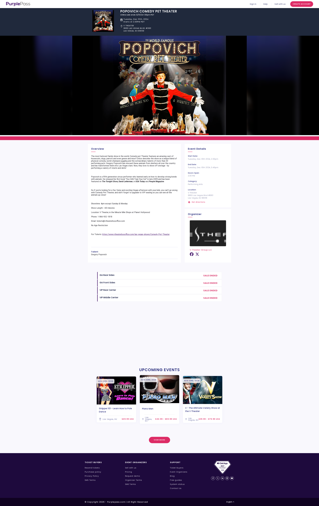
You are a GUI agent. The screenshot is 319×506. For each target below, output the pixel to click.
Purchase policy (93, 472)
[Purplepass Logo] (18, 4)
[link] (208, 202)
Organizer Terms (133, 480)
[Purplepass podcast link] (227, 478)
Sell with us (280, 4)
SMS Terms (90, 480)
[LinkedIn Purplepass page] (222, 478)
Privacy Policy (92, 476)
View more (159, 440)
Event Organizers (178, 472)
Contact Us (175, 488)
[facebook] (192, 255)
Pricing (128, 472)
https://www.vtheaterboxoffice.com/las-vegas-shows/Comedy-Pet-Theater (136, 234)
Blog (172, 476)
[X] (197, 255)
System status (177, 484)
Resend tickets (92, 468)
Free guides (176, 480)
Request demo (132, 476)
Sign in (253, 4)
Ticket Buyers (176, 468)
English (229, 502)
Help (265, 4)
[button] (148, 28)
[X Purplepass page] (218, 478)
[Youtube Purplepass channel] (232, 478)
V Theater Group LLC (201, 249)
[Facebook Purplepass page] (213, 478)
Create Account (302, 4)
